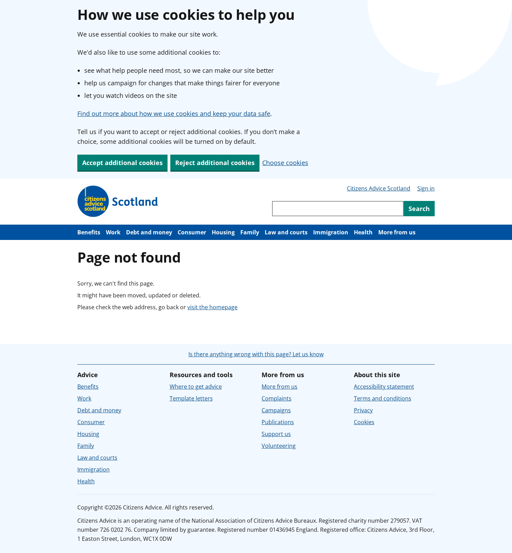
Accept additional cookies (122, 162)
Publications (278, 422)
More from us (397, 232)
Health (363, 232)
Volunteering (279, 446)
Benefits (88, 232)
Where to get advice (196, 386)
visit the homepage (212, 307)
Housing (223, 232)
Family (249, 232)
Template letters (191, 398)
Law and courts (286, 232)
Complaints (277, 398)
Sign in (426, 188)
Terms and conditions (382, 398)
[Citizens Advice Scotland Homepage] (117, 201)
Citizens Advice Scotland (378, 188)
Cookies (364, 422)
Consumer (192, 232)
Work (113, 232)
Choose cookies (285, 162)
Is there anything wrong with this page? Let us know (256, 354)
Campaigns (276, 410)
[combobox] (338, 208)
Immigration (330, 232)
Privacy (363, 410)
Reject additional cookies (215, 162)
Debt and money (149, 232)
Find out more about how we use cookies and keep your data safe (173, 113)
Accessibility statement (384, 386)
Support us (276, 434)
